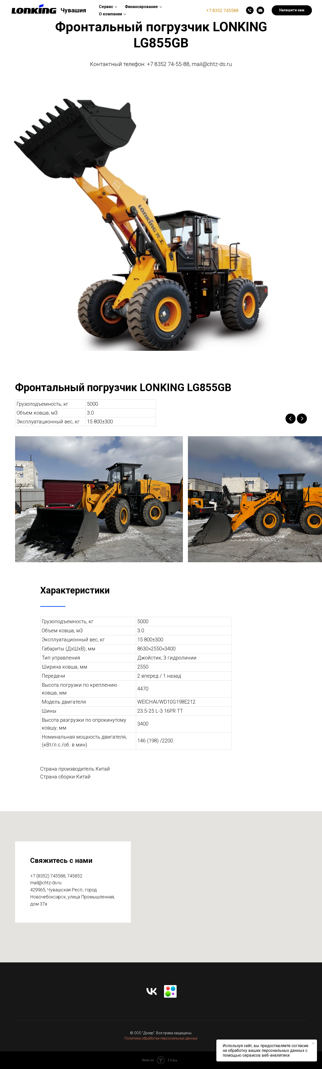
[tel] (250, 10)
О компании (110, 14)
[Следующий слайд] (302, 419)
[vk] (151, 991)
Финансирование (141, 6)
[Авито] (170, 991)
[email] (260, 10)
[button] (292, 10)
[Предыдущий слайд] (291, 419)
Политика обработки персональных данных (161, 1038)
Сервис (106, 6)
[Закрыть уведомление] (313, 1043)
